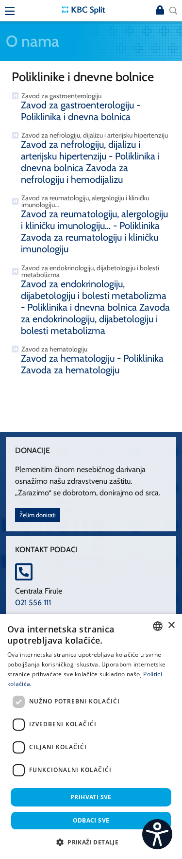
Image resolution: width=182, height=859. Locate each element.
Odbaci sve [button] (91, 820)
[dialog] (91, 736)
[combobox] (158, 626)
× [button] (171, 625)
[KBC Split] (83, 9)
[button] (91, 842)
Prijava (159, 11)
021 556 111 (33, 602)
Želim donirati (37, 515)
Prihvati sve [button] (91, 797)
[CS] (157, 834)
